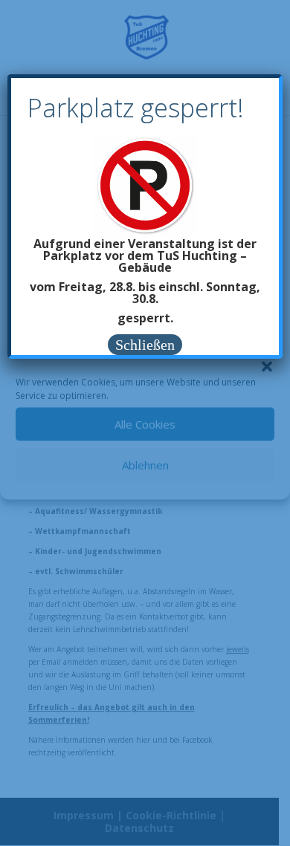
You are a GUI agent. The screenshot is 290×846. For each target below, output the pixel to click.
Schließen (145, 344)
